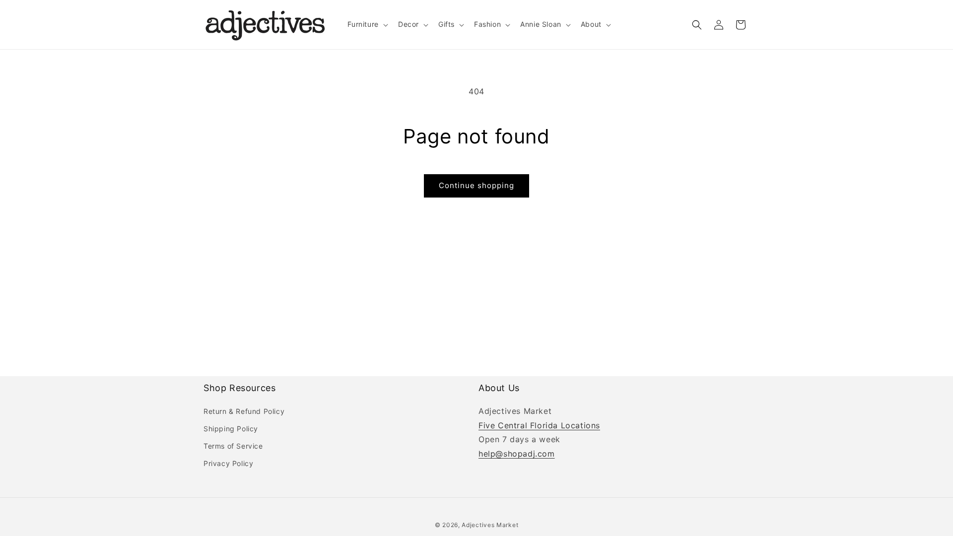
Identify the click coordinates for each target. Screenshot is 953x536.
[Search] (697, 25)
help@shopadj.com (516, 454)
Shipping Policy (231, 428)
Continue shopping (476, 185)
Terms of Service (233, 446)
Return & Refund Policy (244, 411)
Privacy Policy (228, 463)
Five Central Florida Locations (539, 425)
